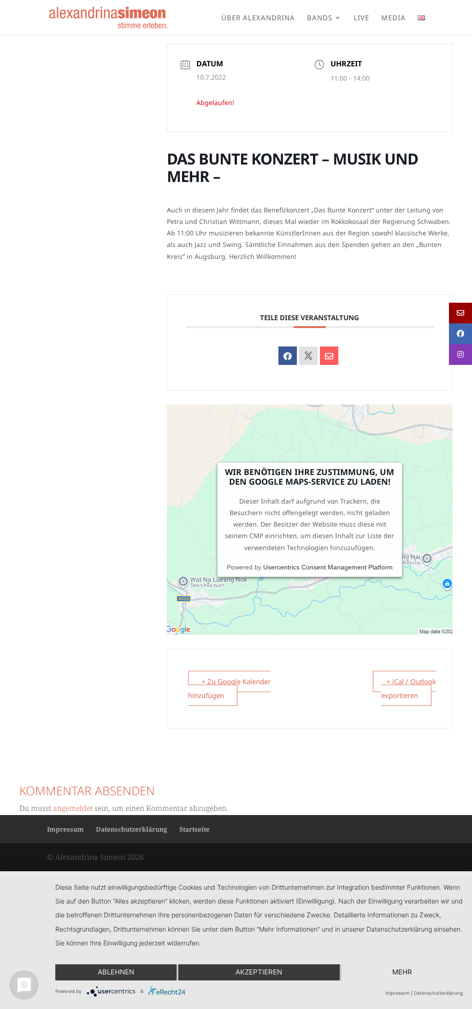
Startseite (194, 829)
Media (393, 18)
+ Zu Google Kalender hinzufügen (229, 688)
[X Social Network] (308, 355)
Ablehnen (116, 972)
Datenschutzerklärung (131, 829)
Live (361, 18)
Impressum (65, 829)
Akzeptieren (259, 972)
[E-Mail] (329, 355)
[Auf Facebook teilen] (287, 355)
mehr (402, 972)
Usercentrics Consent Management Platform (328, 567)
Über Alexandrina (258, 18)
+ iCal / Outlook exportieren (408, 688)
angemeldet (73, 808)
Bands (319, 18)
